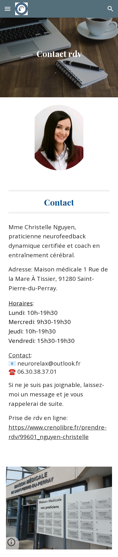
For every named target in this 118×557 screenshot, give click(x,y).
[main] (59, 50)
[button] (7, 8)
